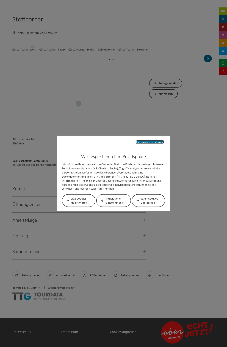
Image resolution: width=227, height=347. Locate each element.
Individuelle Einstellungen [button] (114, 200)
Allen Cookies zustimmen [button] (149, 200)
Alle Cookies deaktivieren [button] (79, 200)
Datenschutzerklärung (150, 142)
